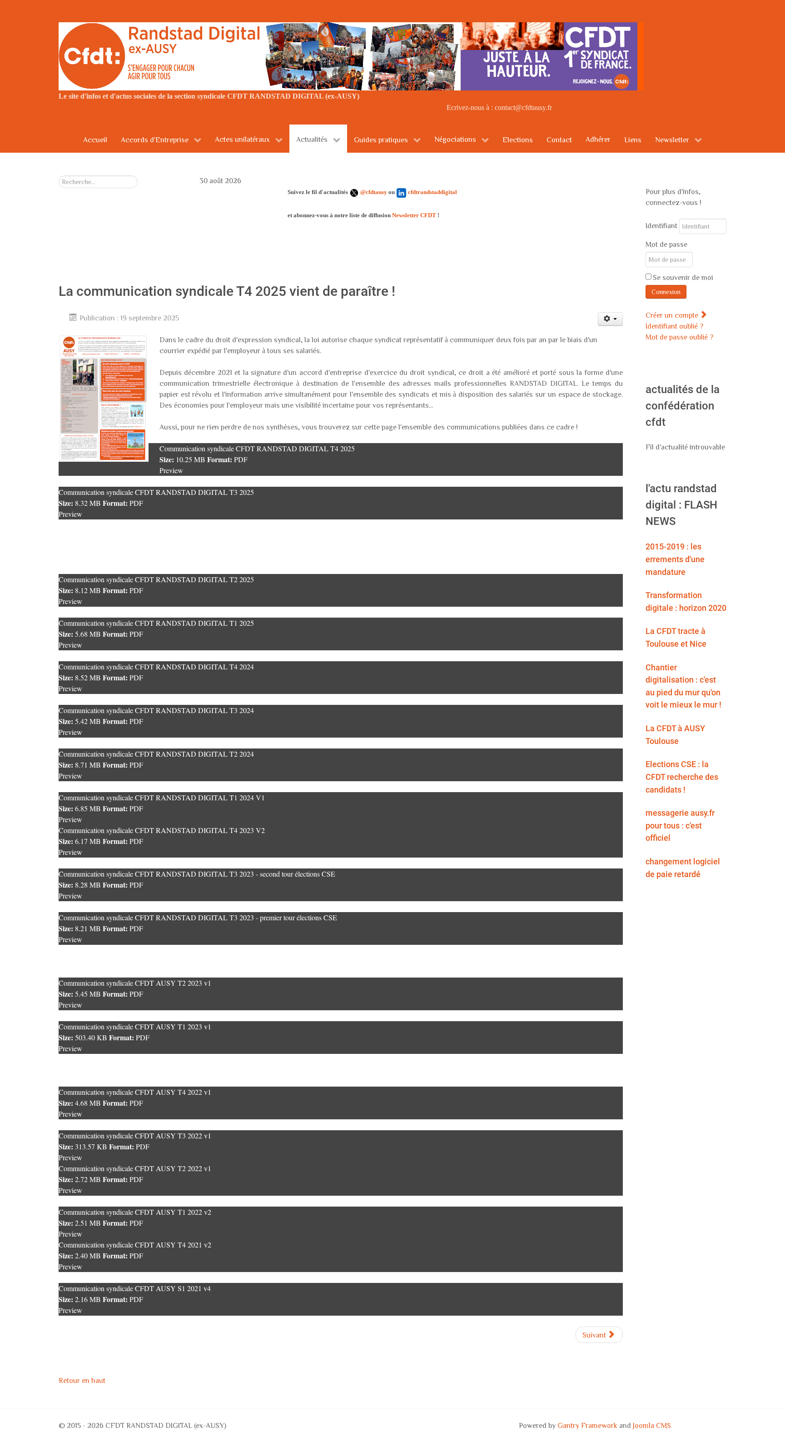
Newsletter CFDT (414, 215)
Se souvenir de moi (683, 277)
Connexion (666, 292)
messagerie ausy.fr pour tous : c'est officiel (680, 825)
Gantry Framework (587, 1425)
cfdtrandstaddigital (432, 192)
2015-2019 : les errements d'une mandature (675, 559)
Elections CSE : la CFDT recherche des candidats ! (682, 776)
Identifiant (661, 225)
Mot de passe (666, 244)
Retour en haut (82, 1380)
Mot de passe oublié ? (679, 336)
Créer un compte (673, 315)
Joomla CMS (652, 1425)
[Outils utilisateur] (610, 319)
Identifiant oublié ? (674, 325)
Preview (171, 470)
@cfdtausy (373, 192)
